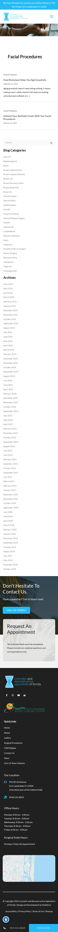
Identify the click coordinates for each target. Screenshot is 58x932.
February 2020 (10, 529)
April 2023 (8, 424)
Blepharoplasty (10, 161)
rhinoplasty (8, 262)
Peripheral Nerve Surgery (14, 249)
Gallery (7, 737)
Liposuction (8, 227)
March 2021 (8, 481)
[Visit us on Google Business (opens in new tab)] (24, 695)
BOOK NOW (43, 928)
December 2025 (10, 310)
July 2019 (7, 556)
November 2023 (10, 402)
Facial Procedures (10, 75)
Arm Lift (7, 157)
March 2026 (8, 297)
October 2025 (9, 319)
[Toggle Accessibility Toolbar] (6, 919)
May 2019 (8, 560)
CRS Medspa (10, 748)
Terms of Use (38, 911)
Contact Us (9, 753)
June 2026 (8, 284)
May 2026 (8, 288)
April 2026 (8, 293)
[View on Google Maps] (29, 868)
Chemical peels (10, 196)
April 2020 (8, 521)
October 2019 (9, 547)
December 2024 (10, 358)
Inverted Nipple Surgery (14, 218)
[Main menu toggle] (51, 16)
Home (7, 727)
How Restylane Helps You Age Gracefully (24, 79)
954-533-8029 (17, 928)
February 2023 (10, 429)
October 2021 (9, 468)
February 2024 (10, 394)
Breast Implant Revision (14, 174)
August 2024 (9, 376)
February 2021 (10, 486)
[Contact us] (4, 928)
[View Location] (6, 781)
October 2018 (9, 569)
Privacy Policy (24, 911)
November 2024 (10, 363)
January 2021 (9, 490)
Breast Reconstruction (13, 183)
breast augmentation (12, 170)
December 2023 (10, 398)
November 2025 (10, 315)
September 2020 (10, 508)
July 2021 (7, 477)
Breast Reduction (11, 187)
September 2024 (10, 372)
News (5, 240)
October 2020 (9, 503)
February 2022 (10, 459)
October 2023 (9, 407)
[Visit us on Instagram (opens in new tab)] (12, 695)
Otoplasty (7, 244)
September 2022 (10, 442)
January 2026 (9, 306)
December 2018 (10, 565)
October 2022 (9, 437)
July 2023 (7, 416)
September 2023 (10, 411)
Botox (6, 166)
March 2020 (8, 525)
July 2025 (7, 332)
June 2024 (8, 385)
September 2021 (10, 473)
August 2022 (9, 446)
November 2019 (10, 543)
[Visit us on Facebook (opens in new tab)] (6, 695)
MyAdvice (46, 905)
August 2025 (9, 328)
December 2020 (10, 494)
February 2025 (10, 354)
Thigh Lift (7, 266)
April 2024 (8, 389)
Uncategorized (9, 271)
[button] (16, 610)
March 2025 (8, 350)
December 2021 (10, 464)
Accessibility (11, 911)
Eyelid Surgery (9, 205)
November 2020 (10, 499)
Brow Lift (7, 192)
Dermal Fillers (9, 201)
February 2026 (10, 301)
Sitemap (49, 911)
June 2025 (8, 337)
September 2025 (10, 323)
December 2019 (10, 538)
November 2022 (10, 433)
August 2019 (9, 551)
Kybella (6, 222)
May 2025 (8, 341)
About (7, 732)
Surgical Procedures (13, 743)
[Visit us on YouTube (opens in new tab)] (18, 695)
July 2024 (7, 380)
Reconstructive (10, 258)
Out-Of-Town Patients (14, 763)
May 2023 (8, 420)
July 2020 (7, 512)
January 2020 (9, 534)
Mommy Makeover (11, 236)
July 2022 (7, 451)
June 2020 (8, 516)
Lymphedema (9, 231)
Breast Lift (8, 179)
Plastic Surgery (10, 253)
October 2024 (9, 367)
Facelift (6, 209)
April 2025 (8, 345)
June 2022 (8, 455)
